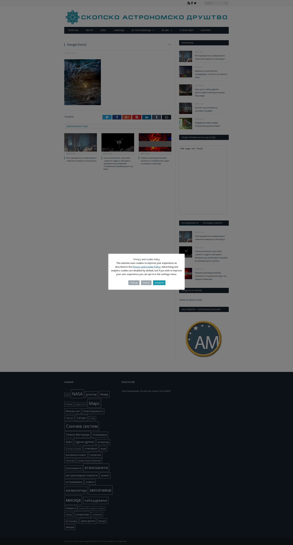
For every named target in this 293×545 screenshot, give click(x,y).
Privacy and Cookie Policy (147, 266)
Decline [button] (146, 282)
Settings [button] (134, 282)
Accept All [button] (159, 282)
